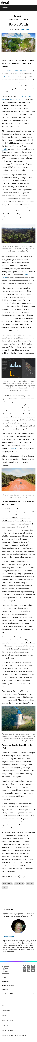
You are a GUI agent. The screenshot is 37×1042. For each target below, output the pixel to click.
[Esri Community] (24, 970)
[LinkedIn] (33, 966)
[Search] (30, 2)
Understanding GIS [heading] (8, 986)
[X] (28, 966)
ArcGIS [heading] (4, 978)
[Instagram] (28, 970)
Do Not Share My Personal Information (14, 1035)
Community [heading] (5, 982)
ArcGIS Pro (15, 448)
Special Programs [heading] (7, 994)
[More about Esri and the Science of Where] (5, 970)
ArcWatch (5, 8)
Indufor (4, 149)
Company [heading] (5, 990)
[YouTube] (33, 970)
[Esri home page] (5, 2)
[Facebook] (24, 966)
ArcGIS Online (13, 19)
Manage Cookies (7, 1030)
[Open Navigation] (34, 2)
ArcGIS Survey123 (17, 99)
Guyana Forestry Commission (17, 70)
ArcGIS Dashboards (9, 76)
